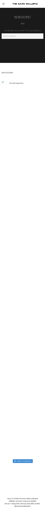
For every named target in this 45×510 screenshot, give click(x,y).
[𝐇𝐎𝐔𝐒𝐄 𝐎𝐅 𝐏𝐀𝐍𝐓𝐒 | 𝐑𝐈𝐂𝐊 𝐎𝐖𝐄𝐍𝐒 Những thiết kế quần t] (22, 100)
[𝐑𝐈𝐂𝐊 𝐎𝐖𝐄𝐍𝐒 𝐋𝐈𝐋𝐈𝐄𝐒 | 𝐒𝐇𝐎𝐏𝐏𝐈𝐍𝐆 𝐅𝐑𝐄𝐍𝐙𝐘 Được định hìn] (22, 421)
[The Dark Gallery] (22, 4)
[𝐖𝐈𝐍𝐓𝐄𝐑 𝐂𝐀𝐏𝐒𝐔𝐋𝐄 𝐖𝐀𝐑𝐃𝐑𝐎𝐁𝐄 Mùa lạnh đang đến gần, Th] (22, 396)
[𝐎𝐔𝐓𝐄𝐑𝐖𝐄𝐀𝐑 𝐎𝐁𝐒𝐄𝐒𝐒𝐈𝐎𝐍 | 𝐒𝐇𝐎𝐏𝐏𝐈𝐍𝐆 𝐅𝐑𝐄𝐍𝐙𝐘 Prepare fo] (22, 125)
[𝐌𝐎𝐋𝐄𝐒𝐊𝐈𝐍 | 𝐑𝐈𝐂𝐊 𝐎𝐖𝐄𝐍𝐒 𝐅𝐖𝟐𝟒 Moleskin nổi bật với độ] (22, 347)
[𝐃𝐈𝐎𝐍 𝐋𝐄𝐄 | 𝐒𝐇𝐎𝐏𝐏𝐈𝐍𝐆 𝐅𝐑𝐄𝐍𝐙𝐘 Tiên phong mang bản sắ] (22, 322)
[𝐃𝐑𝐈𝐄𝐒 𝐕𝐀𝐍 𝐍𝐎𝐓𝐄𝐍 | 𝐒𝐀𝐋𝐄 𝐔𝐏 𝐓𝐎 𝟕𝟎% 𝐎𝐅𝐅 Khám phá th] (22, 174)
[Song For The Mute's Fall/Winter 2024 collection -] (22, 298)
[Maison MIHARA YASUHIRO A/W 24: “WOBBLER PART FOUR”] (22, 273)
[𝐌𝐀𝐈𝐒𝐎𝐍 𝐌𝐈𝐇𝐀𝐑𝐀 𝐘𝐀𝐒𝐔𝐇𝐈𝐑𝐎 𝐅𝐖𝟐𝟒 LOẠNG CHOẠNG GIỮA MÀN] (22, 371)
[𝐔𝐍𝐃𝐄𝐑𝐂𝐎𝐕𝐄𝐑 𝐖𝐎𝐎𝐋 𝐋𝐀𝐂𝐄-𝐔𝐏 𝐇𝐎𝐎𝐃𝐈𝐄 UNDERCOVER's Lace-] (22, 224)
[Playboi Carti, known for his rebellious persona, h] (22, 248)
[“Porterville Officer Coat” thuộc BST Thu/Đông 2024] (22, 445)
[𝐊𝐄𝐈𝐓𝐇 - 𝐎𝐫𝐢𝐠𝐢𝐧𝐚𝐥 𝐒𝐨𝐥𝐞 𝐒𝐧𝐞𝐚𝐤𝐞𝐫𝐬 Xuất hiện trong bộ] (22, 199)
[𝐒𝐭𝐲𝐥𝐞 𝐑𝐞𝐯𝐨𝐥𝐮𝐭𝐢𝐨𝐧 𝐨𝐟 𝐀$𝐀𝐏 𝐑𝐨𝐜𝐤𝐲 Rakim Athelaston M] (22, 150)
